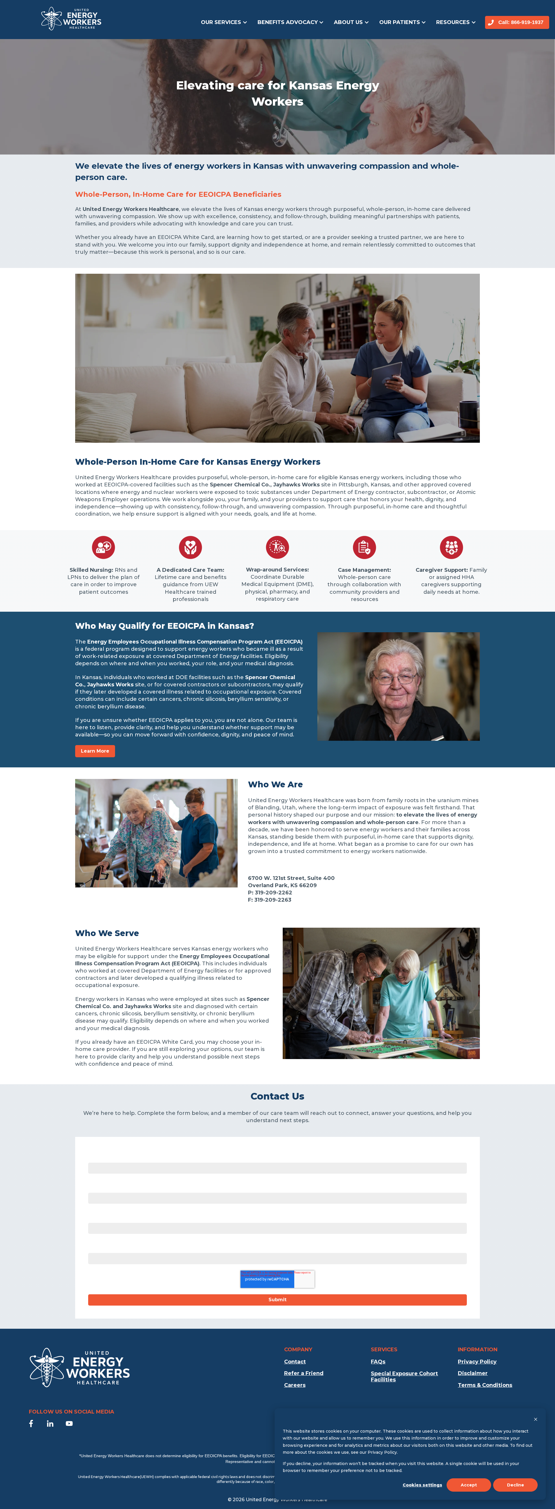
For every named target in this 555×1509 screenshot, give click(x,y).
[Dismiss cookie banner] (536, 1420)
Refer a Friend (303, 1373)
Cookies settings (422, 1485)
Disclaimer (473, 1373)
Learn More (95, 751)
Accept (469, 1485)
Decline (515, 1485)
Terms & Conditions (485, 1385)
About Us (348, 22)
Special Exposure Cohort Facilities (404, 1376)
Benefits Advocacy (288, 22)
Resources (453, 22)
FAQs (378, 1362)
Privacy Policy (477, 1362)
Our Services (221, 22)
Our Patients (399, 22)
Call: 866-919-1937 (520, 22)
